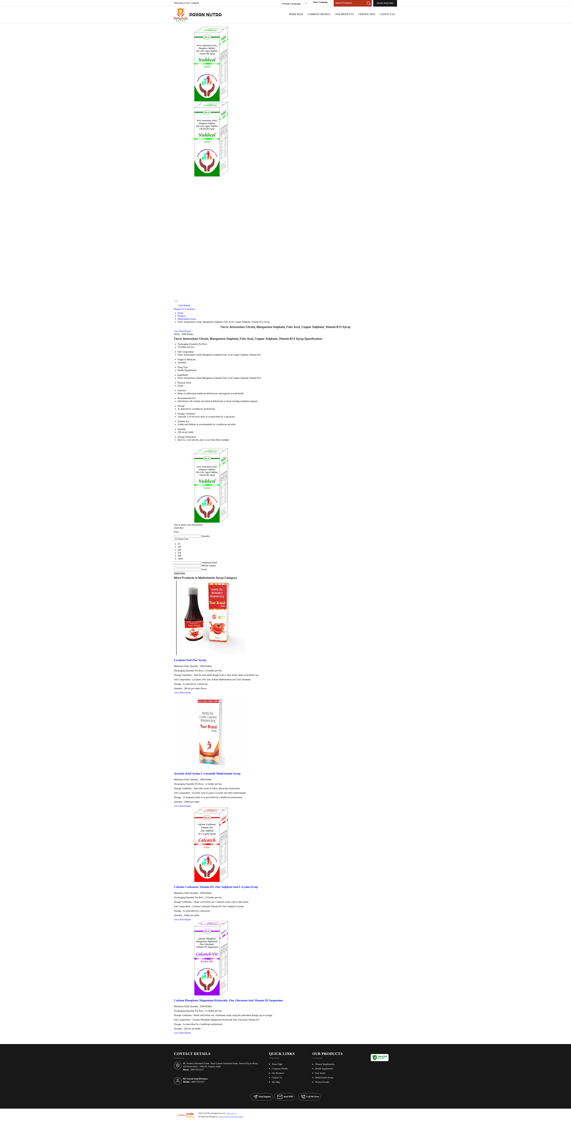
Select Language (320, 2)
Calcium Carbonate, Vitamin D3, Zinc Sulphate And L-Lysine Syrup (216, 886)
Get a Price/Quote (182, 331)
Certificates (366, 14)
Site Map (276, 1082)
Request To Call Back (184, 309)
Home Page (296, 14)
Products (182, 316)
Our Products (344, 14)
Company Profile (319, 14)
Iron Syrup (320, 1073)
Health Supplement (324, 1068)
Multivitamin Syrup (187, 319)
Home (180, 313)
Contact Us (387, 14)
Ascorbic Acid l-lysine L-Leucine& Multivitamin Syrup (207, 773)
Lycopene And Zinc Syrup (190, 660)
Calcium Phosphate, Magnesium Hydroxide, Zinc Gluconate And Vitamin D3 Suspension (228, 1000)
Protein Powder (322, 1082)
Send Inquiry (385, 3)
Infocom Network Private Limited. (231, 1117)
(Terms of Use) (231, 1113)
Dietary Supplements (325, 1064)
